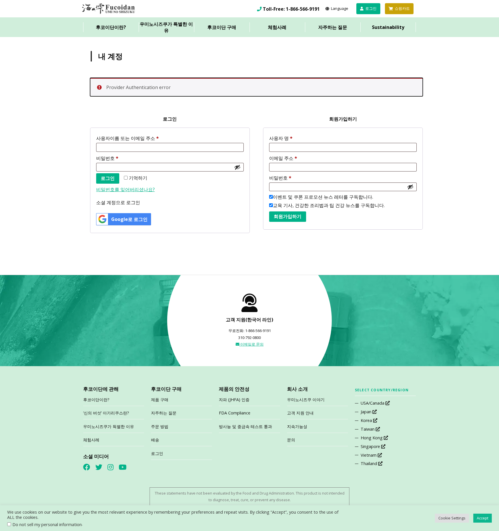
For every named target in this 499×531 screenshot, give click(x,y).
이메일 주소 (283, 158)
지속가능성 (297, 426)
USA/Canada (373, 403)
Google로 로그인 (129, 219)
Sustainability (388, 27)
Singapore (371, 446)
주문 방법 (159, 426)
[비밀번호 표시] (237, 167)
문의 (291, 440)
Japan (367, 411)
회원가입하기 (287, 216)
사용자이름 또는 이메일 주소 (127, 138)
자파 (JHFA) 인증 (234, 399)
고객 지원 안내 (300, 413)
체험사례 (277, 27)
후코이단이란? (111, 27)
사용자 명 (281, 138)
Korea (367, 420)
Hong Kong (372, 437)
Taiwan (368, 429)
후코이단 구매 (221, 27)
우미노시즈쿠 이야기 (306, 399)
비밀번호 (107, 158)
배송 (155, 440)
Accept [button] (482, 518)
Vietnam (369, 455)
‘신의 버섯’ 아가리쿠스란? (106, 413)
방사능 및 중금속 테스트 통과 (245, 426)
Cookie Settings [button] (452, 518)
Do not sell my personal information (47, 524)
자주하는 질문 (332, 27)
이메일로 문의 (251, 344)
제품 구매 (159, 399)
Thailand (369, 463)
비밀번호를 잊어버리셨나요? (125, 189)
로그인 (108, 178)
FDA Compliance (234, 413)
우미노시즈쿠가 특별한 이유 (166, 27)
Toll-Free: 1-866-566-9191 (291, 9)
